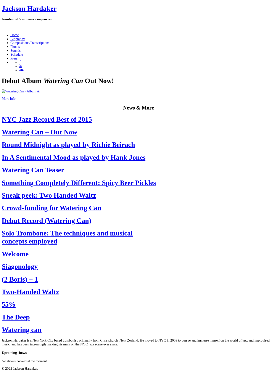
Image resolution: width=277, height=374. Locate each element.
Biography (17, 39)
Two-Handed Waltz (30, 292)
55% (9, 304)
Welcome (15, 254)
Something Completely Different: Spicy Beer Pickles (79, 183)
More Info (9, 98)
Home (14, 35)
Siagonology (20, 266)
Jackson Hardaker (29, 8)
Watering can (22, 330)
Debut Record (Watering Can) (46, 220)
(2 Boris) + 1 (20, 279)
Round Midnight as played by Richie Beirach (68, 144)
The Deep (16, 317)
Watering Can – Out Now (39, 132)
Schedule (16, 54)
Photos (15, 46)
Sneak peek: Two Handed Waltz (49, 195)
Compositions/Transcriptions (29, 43)
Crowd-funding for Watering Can (51, 208)
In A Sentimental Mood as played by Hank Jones (73, 157)
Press (14, 58)
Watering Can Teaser (33, 170)
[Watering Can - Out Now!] (21, 91)
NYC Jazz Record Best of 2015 (47, 119)
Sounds (15, 50)
